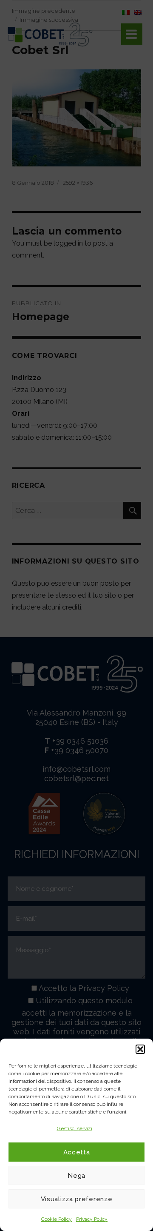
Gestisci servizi (74, 1128)
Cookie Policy (56, 1219)
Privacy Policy (92, 1219)
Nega (76, 1175)
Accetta (76, 1152)
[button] (140, 1049)
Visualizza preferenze (77, 1199)
